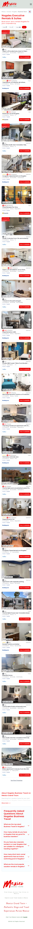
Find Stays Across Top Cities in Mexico (16, 892)
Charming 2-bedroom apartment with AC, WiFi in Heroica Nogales (15, 426)
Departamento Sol (8, 519)
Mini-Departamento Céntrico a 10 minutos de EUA (15, 395)
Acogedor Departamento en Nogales (14, 550)
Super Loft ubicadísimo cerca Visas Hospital (13, 270)
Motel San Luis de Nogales (10, 113)
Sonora (3, 54)
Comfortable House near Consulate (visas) (15, 613)
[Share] (29, 11)
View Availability (25, 57)
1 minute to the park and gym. (11, 301)
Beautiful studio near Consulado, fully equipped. (14, 145)
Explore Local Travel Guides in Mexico (16, 897)
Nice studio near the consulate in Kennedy (15, 737)
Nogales (8, 54)
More (24, 27)
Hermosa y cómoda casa (10, 457)
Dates (4, 27)
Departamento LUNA (9, 332)
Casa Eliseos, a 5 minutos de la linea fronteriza (13, 83)
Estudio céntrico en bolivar (10, 644)
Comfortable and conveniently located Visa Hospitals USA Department (16, 488)
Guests (17, 27)
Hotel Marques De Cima (10, 207)
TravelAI (25, 917)
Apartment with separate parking (13, 581)
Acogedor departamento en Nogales (14, 176)
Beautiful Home (7, 675)
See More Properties (16, 780)
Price (10, 27)
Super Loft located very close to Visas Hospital (14, 51)
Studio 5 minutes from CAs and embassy (15, 238)
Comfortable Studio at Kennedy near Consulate (14, 707)
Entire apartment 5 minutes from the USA (15, 769)
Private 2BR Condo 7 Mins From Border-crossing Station (15, 363)
